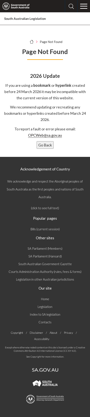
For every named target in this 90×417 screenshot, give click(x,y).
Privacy (68, 332)
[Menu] (83, 6)
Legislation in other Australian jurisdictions (45, 279)
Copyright (17, 332)
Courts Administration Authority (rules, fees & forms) (45, 271)
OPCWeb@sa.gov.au (45, 135)
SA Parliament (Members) (45, 248)
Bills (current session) (45, 229)
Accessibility (41, 339)
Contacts (45, 322)
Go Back (45, 145)
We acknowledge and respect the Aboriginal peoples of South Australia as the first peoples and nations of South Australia (45, 189)
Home (45, 299)
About (53, 332)
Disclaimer (36, 332)
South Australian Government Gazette (45, 264)
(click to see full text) (45, 208)
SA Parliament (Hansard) (45, 256)
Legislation (45, 307)
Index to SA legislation (45, 314)
